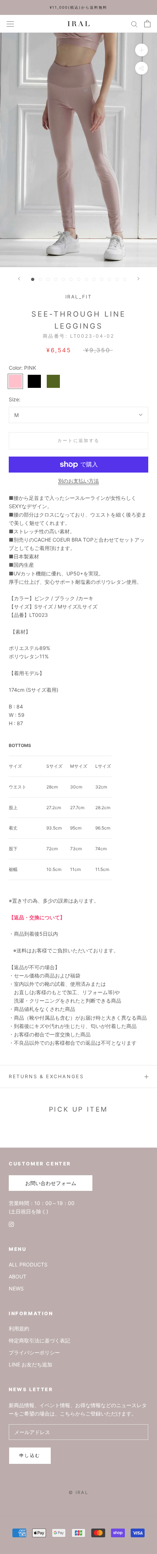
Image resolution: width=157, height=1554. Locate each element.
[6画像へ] (71, 279)
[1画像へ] (32, 279)
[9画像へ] (94, 279)
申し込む (30, 1455)
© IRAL (78, 1492)
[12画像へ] (117, 279)
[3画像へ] (48, 279)
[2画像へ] (40, 279)
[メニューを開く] (10, 23)
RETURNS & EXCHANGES (46, 1076)
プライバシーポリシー (34, 1352)
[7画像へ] (78, 279)
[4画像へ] (55, 279)
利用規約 (19, 1328)
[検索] (134, 24)
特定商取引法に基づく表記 (39, 1340)
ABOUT (17, 1276)
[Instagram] (11, 1224)
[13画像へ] (124, 279)
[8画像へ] (86, 279)
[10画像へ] (101, 279)
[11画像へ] (109, 279)
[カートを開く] (147, 23)
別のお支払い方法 (78, 481)
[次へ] (138, 278)
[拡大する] (141, 50)
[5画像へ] (63, 279)
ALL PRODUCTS (28, 1264)
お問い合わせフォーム (50, 1183)
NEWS (16, 1288)
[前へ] (19, 278)
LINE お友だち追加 (30, 1364)
